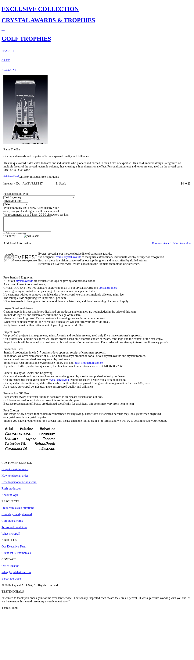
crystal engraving (58, 379)
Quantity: (9, 235)
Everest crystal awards (68, 257)
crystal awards (24, 280)
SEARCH (8, 50)
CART (6, 60)
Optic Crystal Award (11, 176)
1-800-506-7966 (11, 578)
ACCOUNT (9, 69)
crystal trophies (108, 287)
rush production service (89, 362)
